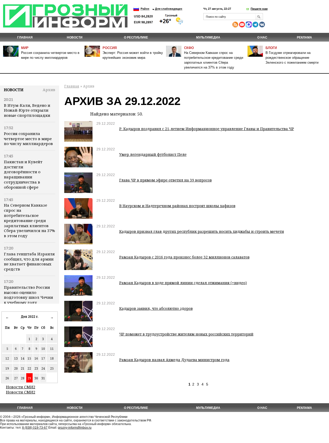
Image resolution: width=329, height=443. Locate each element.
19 (7, 368)
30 (36, 378)
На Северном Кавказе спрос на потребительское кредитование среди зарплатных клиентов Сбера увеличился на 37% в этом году (29, 220)
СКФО (189, 48)
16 (36, 358)
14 (22, 358)
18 (52, 358)
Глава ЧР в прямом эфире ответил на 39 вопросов (165, 180)
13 (16, 358)
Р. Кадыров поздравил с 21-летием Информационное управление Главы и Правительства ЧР (206, 128)
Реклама (304, 37)
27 (16, 378)
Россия (110, 48)
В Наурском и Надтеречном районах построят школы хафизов (177, 205)
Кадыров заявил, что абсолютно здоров (156, 308)
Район (145, 8)
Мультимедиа (208, 37)
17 (43, 358)
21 (22, 368)
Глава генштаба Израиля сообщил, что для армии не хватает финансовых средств (29, 261)
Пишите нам (259, 8)
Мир (25, 48)
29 (29, 378)
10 (43, 348)
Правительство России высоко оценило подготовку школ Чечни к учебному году (28, 295)
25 (52, 368)
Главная (25, 37)
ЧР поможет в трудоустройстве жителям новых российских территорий (186, 334)
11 (52, 348)
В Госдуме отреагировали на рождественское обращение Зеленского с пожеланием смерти (292, 57)
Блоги (271, 48)
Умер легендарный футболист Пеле (153, 154)
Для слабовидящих (168, 8)
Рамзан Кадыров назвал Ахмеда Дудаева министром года (174, 359)
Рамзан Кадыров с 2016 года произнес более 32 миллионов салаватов (184, 257)
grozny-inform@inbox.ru (75, 427)
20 (16, 368)
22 (29, 368)
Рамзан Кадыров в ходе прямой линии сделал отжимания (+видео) (183, 282)
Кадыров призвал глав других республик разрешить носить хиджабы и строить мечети (201, 231)
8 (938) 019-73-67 (35, 427)
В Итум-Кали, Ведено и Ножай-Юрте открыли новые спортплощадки (27, 110)
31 (43, 378)
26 (7, 378)
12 (7, 358)
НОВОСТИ (75, 37)
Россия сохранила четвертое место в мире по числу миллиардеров (28, 138)
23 (36, 368)
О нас (262, 37)
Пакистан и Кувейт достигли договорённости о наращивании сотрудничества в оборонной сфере (23, 174)
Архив (49, 89)
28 (22, 378)
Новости (13, 89)
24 (43, 368)
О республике (136, 37)
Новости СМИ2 (20, 386)
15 (29, 358)
